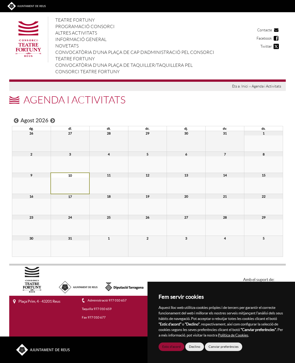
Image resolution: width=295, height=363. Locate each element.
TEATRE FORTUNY (75, 20)
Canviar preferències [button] (224, 346)
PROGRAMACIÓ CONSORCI (85, 26)
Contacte (264, 30)
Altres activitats (76, 32)
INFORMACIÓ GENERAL (80, 39)
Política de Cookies (233, 335)
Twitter (266, 46)
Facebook (264, 38)
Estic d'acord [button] (171, 346)
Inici (244, 86)
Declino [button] (194, 346)
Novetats (67, 45)
